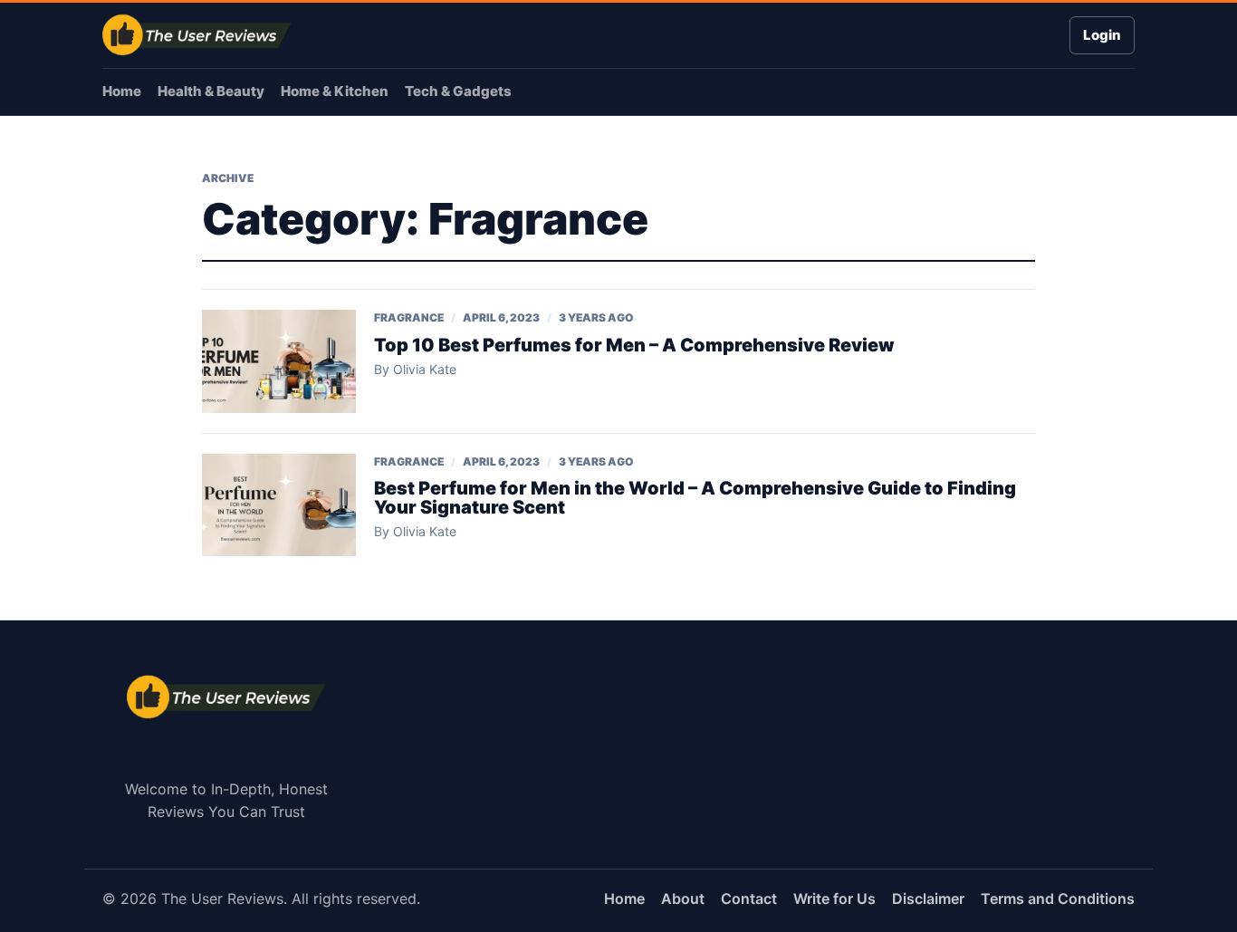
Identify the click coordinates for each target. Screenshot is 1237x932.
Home (121, 91)
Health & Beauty (211, 91)
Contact (749, 898)
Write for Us (834, 898)
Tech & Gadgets (458, 91)
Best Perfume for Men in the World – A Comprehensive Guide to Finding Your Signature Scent (695, 497)
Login (1102, 34)
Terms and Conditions (1058, 898)
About (683, 898)
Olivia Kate (424, 369)
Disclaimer (928, 898)
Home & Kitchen (334, 91)
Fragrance (409, 317)
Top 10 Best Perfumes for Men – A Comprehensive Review (634, 345)
